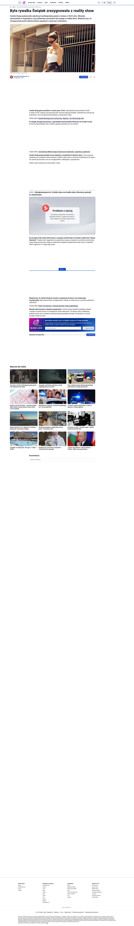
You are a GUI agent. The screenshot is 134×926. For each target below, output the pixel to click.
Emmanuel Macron (96, 890)
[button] (103, 2)
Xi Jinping (94, 893)
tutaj (47, 922)
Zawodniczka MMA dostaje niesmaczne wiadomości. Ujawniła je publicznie (64, 152)
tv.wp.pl (19, 888)
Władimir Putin (95, 888)
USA (43, 897)
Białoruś (44, 900)
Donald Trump (95, 887)
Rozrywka (53, 2)
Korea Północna (46, 885)
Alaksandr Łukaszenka (96, 892)
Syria (44, 893)
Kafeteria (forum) (21, 887)
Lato (68, 895)
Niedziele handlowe (71, 887)
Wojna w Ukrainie (71, 893)
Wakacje (69, 897)
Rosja (44, 890)
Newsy (68, 885)
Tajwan (44, 895)
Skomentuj (84, 77)
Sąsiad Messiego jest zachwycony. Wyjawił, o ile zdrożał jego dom (61, 118)
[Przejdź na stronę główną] (19, 3)
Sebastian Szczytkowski (20, 76)
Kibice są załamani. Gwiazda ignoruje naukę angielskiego (58, 306)
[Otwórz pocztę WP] (99, 2)
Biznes (67, 2)
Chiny (68, 890)
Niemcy (44, 898)
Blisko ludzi (31, 2)
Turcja (44, 888)
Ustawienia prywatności (91, 912)
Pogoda (61, 2)
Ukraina (44, 887)
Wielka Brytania (46, 902)
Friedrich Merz (95, 897)
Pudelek (19, 890)
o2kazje (40, 2)
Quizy (46, 2)
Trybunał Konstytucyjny (72, 892)
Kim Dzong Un (95, 885)
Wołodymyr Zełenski (96, 895)
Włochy (44, 892)
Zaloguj (109, 2)
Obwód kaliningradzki (71, 888)
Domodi (19, 885)
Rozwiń (61, 269)
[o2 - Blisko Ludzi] (25, 2)
